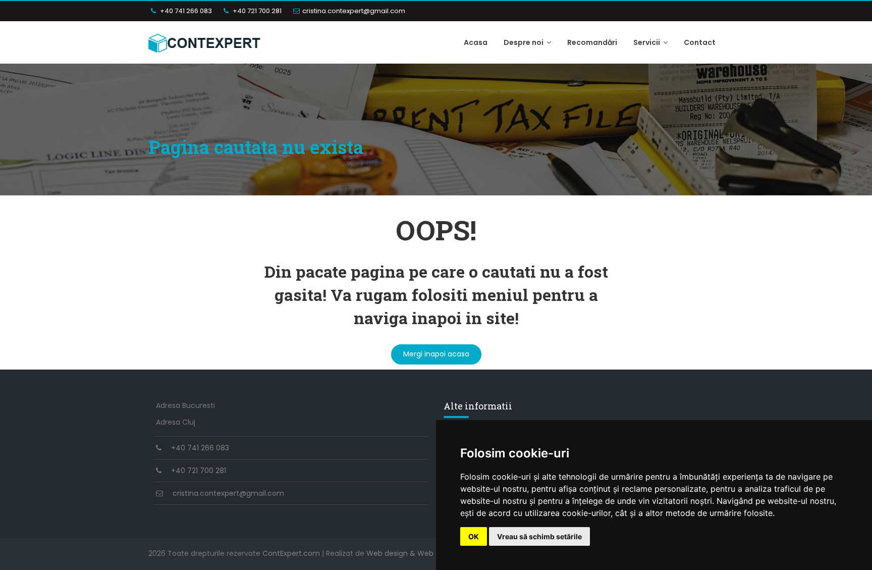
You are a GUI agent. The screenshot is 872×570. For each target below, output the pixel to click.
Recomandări (592, 42)
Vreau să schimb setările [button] (539, 536)
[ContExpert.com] (204, 42)
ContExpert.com (291, 553)
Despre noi (524, 42)
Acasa (475, 42)
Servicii (647, 42)
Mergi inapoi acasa (436, 354)
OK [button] (473, 536)
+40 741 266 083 (185, 11)
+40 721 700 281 (256, 11)
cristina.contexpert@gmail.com (353, 11)
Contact (700, 42)
